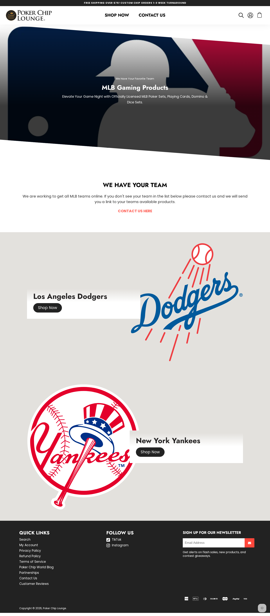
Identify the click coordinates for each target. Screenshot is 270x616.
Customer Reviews (34, 584)
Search (24, 539)
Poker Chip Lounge (54, 608)
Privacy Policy (30, 550)
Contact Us (152, 15)
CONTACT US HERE (135, 211)
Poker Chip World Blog (36, 567)
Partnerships (29, 572)
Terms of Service (32, 561)
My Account (28, 545)
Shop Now (47, 307)
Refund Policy (30, 556)
